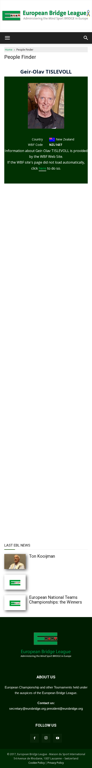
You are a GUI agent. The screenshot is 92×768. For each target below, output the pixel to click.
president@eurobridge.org (65, 708)
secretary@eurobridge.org (27, 708)
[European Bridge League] (46, 15)
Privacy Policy (55, 763)
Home (8, 49)
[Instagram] (46, 738)
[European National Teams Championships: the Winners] (23, 602)
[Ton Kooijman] (23, 561)
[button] (7, 38)
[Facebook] (34, 738)
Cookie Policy (36, 763)
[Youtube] (57, 738)
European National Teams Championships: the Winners (55, 600)
